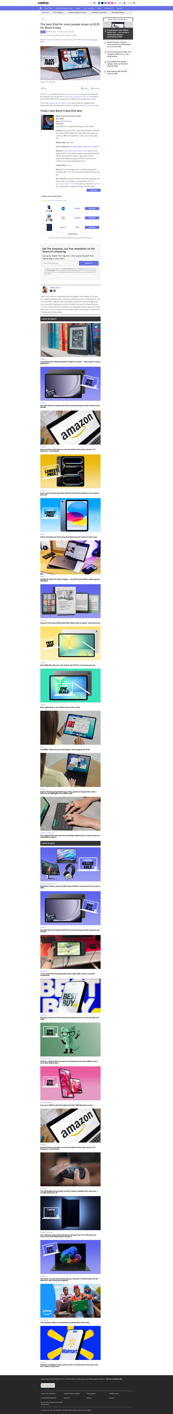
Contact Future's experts (72, 1393)
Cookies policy (114, 1393)
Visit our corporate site (114, 1379)
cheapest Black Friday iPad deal (60, 103)
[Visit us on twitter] (102, 3)
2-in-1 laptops (58, 12)
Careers (112, 1398)
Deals (43, 32)
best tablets (88, 105)
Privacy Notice (51, 270)
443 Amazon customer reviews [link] (57, 200)
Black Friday (47, 94)
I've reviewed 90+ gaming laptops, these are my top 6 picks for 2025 (117, 64)
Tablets (43, 19)
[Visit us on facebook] (99, 3)
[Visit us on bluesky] (105, 3)
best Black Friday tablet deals (73, 94)
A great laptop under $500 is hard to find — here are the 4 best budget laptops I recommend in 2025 (118, 33)
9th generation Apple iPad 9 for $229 (76, 96)
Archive (89, 1398)
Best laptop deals (118, 12)
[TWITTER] (51, 291)
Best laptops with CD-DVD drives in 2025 (117, 72)
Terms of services (68, 269)
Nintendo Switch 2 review (77, 12)
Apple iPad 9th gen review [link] (77, 151)
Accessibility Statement (48, 1398)
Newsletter (97, 88)
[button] (131, 3)
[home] (40, 8)
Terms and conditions (48, 1393)
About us (67, 1398)
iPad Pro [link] (96, 184)
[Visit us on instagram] (109, 3)
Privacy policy (91, 1393)
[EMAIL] (55, 291)
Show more (72, 234)
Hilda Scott (52, 32)
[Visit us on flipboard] (112, 3)
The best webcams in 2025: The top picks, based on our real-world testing (119, 54)
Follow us (86, 88)
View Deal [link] (92, 208)
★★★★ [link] (68, 165)
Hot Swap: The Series (99, 12)
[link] (47, 123)
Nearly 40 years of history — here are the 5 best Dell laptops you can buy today (119, 44)
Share (45, 88)
